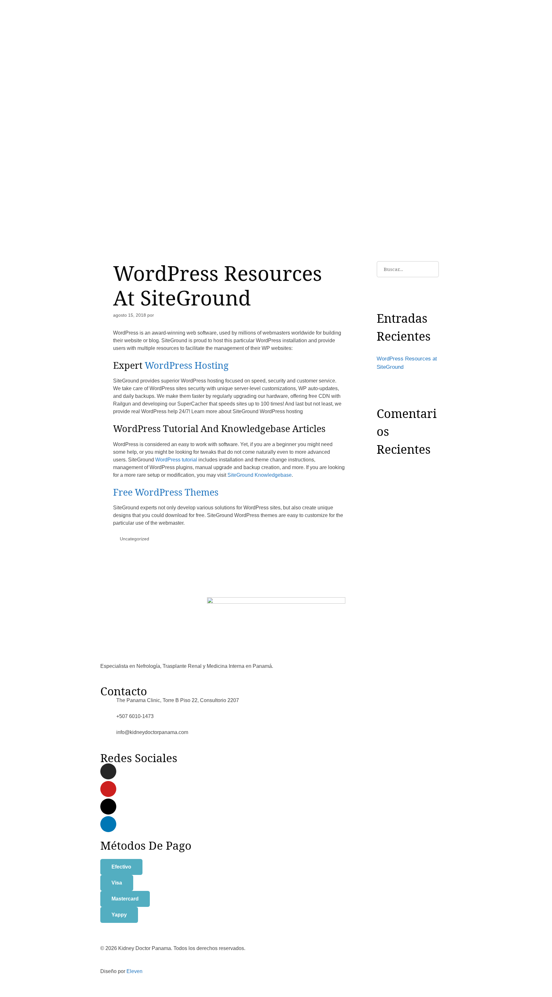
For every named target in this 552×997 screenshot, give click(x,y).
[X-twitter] (108, 807)
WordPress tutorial (176, 459)
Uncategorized (134, 539)
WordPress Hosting (187, 365)
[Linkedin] (108, 824)
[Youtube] (108, 789)
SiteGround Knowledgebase (259, 475)
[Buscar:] (408, 269)
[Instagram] (108, 771)
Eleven (134, 971)
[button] (121, 867)
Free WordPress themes (165, 492)
